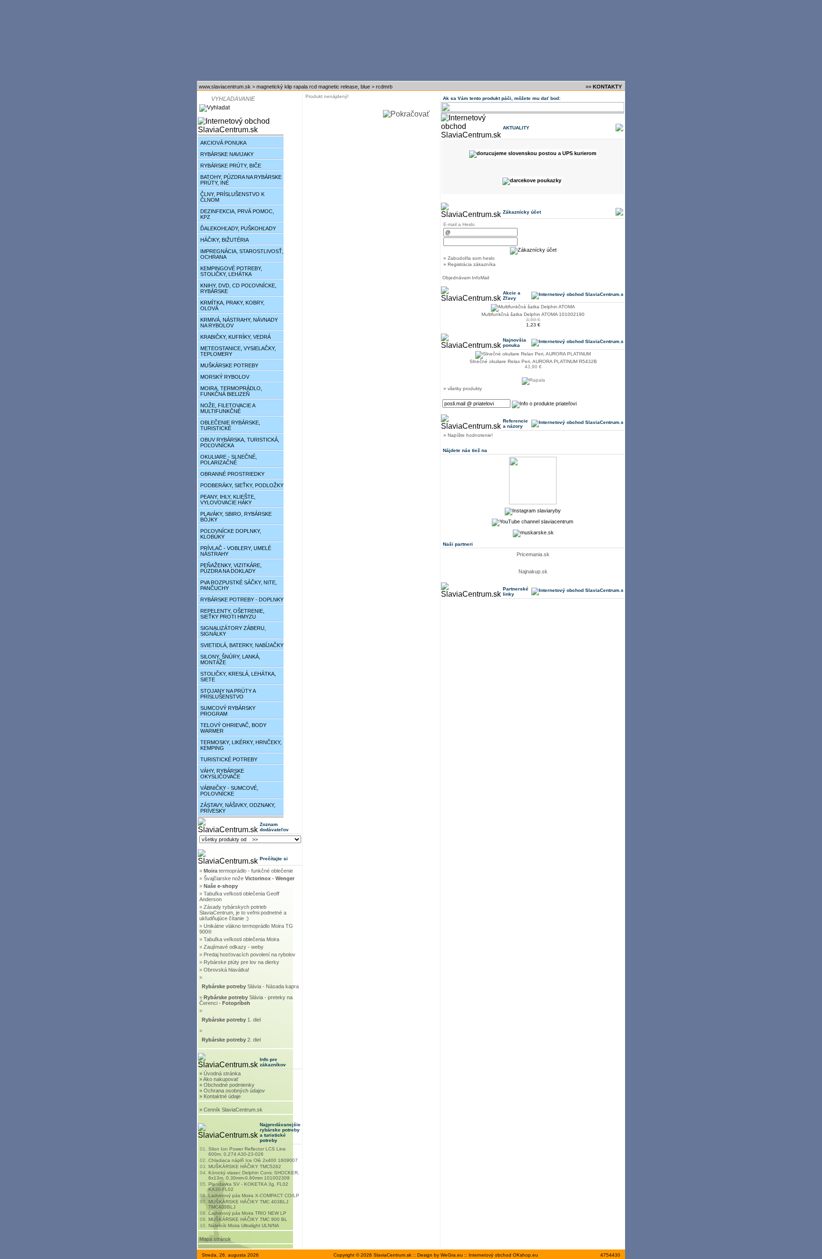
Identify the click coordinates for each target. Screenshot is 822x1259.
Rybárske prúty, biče (230, 165)
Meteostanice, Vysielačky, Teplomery (238, 351)
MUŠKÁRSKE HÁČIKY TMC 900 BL (247, 1219)
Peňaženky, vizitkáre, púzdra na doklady (231, 568)
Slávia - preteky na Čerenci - (246, 1000)
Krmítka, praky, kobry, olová (232, 305)
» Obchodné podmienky (226, 1085)
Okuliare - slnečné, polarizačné (228, 459)
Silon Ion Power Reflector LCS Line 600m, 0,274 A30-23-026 (247, 1151)
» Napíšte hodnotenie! (468, 435)
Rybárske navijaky (227, 154)
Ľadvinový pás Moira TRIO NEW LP (247, 1213)
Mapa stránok (215, 1239)
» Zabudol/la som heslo (469, 258)
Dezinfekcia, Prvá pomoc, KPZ (237, 214)
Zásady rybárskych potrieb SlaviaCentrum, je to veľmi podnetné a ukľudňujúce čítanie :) (242, 912)
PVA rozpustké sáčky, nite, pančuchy (238, 585)
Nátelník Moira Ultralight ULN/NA (243, 1225)
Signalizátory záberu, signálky (233, 631)
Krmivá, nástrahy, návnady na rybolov (239, 322)
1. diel (232, 1020)
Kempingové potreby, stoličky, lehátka (231, 271)
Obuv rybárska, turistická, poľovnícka (239, 442)
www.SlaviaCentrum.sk (225, 86)
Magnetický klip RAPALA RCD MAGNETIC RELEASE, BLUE (313, 86)
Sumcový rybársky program (227, 711)
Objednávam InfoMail (465, 277)
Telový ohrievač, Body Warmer (233, 728)
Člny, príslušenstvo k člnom (232, 197)
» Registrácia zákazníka (469, 264)
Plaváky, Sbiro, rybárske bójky (236, 516)
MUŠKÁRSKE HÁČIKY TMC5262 (244, 1166)
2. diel (232, 1040)
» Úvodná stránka (220, 1073)
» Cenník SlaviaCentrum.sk (231, 1109)
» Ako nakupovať (218, 1079)
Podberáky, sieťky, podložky (242, 485)
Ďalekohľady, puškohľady (238, 228)
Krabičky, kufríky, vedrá (235, 337)
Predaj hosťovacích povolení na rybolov (249, 954)
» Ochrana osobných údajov (232, 1090)
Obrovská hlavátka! (226, 970)
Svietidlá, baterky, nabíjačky (242, 645)
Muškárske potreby (229, 365)
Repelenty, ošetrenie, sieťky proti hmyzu (232, 614)
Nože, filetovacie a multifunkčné (227, 408)
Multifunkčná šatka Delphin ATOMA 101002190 (533, 314)
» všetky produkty (462, 388)
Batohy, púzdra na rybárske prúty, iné (241, 180)
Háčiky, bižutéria (224, 240)
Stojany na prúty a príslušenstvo (228, 693)
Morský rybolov (224, 377)
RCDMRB (384, 86)
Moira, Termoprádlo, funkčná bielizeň (231, 391)
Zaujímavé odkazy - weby (234, 947)
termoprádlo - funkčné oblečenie (248, 871)
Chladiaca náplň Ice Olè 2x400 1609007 (253, 1160)
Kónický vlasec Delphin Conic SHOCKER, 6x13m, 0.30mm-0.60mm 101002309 (253, 1175)
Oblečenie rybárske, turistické (230, 425)
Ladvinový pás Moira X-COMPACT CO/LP (253, 1195)
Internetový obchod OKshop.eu (503, 1255)
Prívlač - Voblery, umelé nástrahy (235, 551)
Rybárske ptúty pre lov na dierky (241, 962)
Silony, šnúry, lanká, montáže (230, 659)
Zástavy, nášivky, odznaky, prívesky (237, 808)
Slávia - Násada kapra (250, 986)
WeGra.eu (451, 1255)
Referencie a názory (515, 423)
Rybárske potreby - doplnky (242, 599)
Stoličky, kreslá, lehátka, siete (238, 676)
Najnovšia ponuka (514, 342)
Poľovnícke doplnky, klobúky (230, 534)
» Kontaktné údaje (220, 1096)
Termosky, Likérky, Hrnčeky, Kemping (241, 745)
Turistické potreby (228, 759)
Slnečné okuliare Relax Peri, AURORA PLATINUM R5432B (533, 361)
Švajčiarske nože (249, 878)
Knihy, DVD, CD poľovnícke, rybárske (238, 288)
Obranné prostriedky (232, 474)
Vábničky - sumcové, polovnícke (229, 791)
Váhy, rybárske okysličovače (222, 773)
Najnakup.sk (533, 571)
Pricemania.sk (533, 554)
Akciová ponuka (223, 143)
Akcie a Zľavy (511, 295)
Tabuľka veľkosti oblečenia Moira (241, 939)
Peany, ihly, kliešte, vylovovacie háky (227, 499)
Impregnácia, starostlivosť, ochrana (242, 254)
